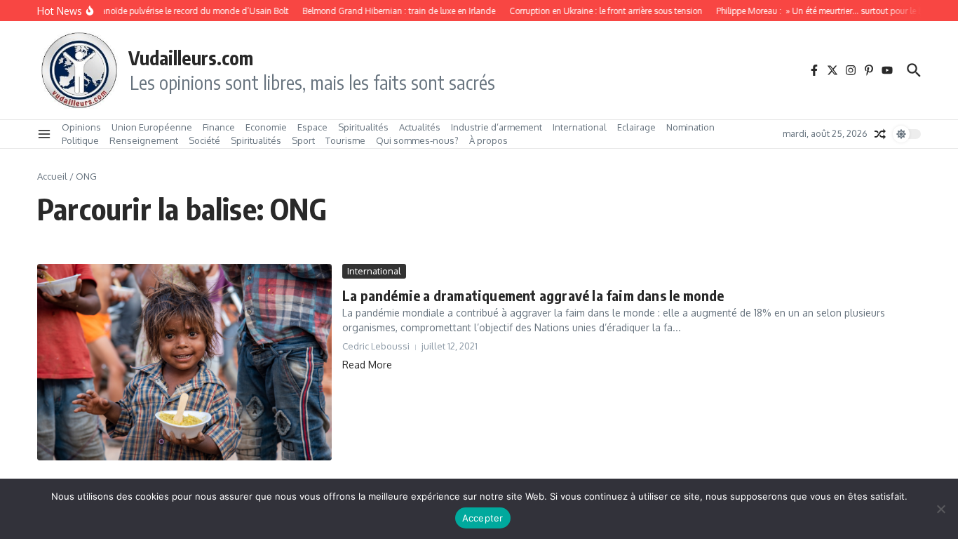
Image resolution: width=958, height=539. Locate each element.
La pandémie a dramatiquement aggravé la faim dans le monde (533, 295)
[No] (940, 509)
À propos (488, 140)
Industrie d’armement (496, 127)
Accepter (483, 518)
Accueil (52, 176)
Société (204, 140)
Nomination (690, 127)
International (580, 127)
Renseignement (143, 140)
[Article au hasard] (880, 134)
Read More (367, 365)
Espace (312, 127)
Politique (80, 140)
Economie (266, 127)
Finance (219, 127)
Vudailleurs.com (190, 57)
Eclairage (636, 127)
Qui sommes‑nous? (417, 140)
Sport (303, 140)
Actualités (419, 127)
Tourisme (345, 140)
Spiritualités (363, 127)
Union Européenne (152, 127)
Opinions (81, 127)
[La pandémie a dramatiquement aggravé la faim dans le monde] (184, 362)
